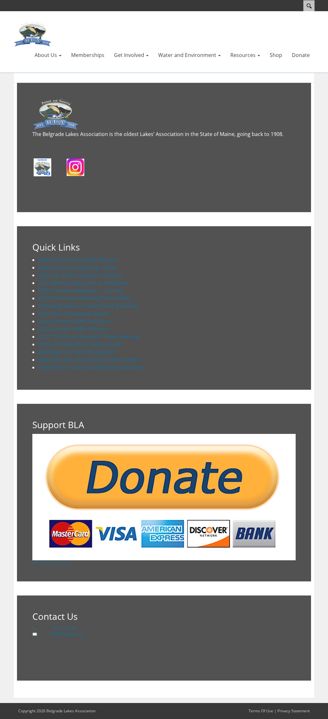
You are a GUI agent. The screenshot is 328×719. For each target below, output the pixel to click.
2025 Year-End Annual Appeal (73, 313)
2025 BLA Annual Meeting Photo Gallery (85, 298)
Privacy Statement (293, 711)
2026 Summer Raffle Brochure (74, 321)
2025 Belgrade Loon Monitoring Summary (88, 305)
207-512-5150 (63, 628)
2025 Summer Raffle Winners (73, 328)
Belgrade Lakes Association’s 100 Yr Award (89, 359)
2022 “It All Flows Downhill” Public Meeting (88, 336)
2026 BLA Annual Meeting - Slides (77, 267)
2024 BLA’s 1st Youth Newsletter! (77, 352)
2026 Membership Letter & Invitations (83, 282)
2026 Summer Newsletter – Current (80, 290)
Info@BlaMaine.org (67, 634)
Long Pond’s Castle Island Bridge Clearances (91, 367)
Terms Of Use (261, 711)
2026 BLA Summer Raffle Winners (78, 259)
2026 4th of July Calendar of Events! (80, 275)
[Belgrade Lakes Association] (32, 33)
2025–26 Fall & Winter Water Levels (80, 344)
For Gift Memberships (51, 563)
